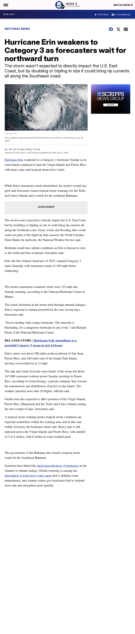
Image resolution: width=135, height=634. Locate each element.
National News (17, 28)
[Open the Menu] (5, 5)
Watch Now (122, 5)
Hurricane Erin (14, 160)
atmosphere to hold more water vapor (28, 475)
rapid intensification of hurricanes (58, 465)
